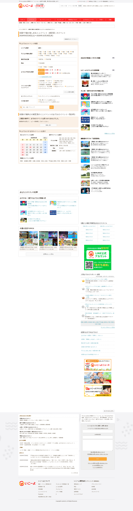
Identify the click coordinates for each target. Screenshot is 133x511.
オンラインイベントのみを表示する (49, 96)
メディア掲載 (59, 491)
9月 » (45, 137)
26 (34, 152)
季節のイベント (57, 84)
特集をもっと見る (110, 133)
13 (37, 147)
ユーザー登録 (23, 450)
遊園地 (21, 420)
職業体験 (48, 424)
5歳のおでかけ (106, 233)
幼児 (71, 53)
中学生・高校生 (50, 55)
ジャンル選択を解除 (69, 92)
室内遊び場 (31, 433)
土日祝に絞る (66, 73)
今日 (40, 67)
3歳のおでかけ (106, 229)
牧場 (40, 420)
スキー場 (28, 437)
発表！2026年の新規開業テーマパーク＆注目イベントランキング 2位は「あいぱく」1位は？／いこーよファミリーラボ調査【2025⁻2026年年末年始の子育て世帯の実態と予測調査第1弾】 (52, 468)
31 (27, 154)
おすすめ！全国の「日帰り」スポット (92, 335)
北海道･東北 (91, 322)
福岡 (90, 22)
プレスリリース (95, 491)
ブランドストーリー (96, 484)
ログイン (112, 1)
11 (30, 147)
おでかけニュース (88, 19)
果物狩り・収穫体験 (58, 437)
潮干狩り (43, 437)
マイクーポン (82, 1)
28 (41, 152)
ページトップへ (109, 411)
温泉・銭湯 (22, 437)
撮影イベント (58, 82)
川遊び (60, 429)
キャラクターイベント (45, 88)
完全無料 (42, 63)
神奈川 (38, 22)
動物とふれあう (99, 6)
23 (22, 152)
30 (22, 154)
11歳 (55, 53)
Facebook (40, 494)
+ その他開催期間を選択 (45, 77)
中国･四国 (111, 322)
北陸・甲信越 (58, 22)
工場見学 (22, 424)
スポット (22, 19)
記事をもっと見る (48, 254)
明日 (45, 67)
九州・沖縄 (86, 22)
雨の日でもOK (91, 6)
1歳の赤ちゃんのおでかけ (106, 226)
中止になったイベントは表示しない (49, 102)
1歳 (45, 51)
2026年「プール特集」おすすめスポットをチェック (60, 443)
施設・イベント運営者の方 (44, 484)
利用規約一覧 (41, 486)
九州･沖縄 (98, 324)
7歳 (73, 51)
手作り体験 (28, 424)
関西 (64, 22)
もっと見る (73, 472)
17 (27, 149)
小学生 (41, 55)
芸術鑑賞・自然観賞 (45, 84)
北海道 (27, 22)
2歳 (50, 51)
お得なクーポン (23, 429)
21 (41, 149)
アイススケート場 (36, 437)
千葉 (42, 22)
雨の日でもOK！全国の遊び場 (89, 343)
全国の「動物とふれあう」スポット (91, 339)
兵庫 (73, 22)
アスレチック (46, 429)
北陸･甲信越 (99, 322)
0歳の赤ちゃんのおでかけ (89, 226)
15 (45, 147)
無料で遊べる (31, 429)
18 (30, 149)
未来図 (93, 486)
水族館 (54, 433)
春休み (84, 6)
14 (41, 147)
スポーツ (49, 80)
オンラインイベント (45, 19)
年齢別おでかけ (72, 19)
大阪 (67, 22)
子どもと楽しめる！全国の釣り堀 (90, 350)
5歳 (64, 51)
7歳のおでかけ (106, 236)
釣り (37, 420)
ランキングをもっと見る (108, 327)
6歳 (68, 51)
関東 (32, 22)
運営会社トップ (78, 484)
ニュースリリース (42, 491)
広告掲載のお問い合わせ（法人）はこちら (97, 454)
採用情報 (76, 491)
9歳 (45, 53)
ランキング (60, 19)
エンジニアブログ (78, 494)
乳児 (66, 53)
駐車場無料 (38, 429)
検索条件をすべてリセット (71, 39)
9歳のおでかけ (106, 240)
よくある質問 (59, 486)
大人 (58, 55)
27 (37, 152)
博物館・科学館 (43, 433)
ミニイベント (70, 86)
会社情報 (94, 489)
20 (37, 149)
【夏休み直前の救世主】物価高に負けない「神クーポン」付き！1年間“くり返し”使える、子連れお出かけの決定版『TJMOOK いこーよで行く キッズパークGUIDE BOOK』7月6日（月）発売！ (52, 462)
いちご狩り (49, 437)
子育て (101, 19)
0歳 (40, 51)
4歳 (59, 51)
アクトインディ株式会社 (93, 481)
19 (34, 149)
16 (22, 149)
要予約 (41, 59)
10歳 (50, 53)
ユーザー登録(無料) (103, 1)
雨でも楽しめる (23, 433)
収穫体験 (42, 424)
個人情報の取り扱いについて (98, 452)
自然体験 (42, 80)
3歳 (54, 51)
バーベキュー (31, 420)
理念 (75, 486)
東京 (35, 22)
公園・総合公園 (54, 429)
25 (30, 152)
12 (34, 147)
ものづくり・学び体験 (45, 86)
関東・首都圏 (24, 161)
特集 (110, 19)
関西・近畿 (32, 161)
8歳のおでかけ (89, 240)
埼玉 (45, 22)
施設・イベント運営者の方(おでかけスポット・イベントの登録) (43, 450)
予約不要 (48, 59)
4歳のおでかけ (89, 233)
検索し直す (48, 125)
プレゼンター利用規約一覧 (62, 484)
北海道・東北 (22, 22)
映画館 (36, 433)
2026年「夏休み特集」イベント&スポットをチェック (33, 443)
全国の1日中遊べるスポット (89, 347)
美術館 (49, 433)
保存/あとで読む (93, 1)
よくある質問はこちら (97, 465)
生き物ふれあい (59, 80)
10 (27, 147)
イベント (31, 19)
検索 (51, 107)
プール (44, 420)
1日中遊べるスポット (109, 6)
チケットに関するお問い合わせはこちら (97, 463)
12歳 (60, 53)
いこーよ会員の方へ (98, 467)
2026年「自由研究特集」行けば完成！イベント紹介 (32, 444)
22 (45, 149)
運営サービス (77, 489)
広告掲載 (40, 489)
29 (45, 152)
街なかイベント (59, 86)
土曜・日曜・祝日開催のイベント (67, 150)
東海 (49, 22)
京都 (70, 22)
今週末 (51, 67)
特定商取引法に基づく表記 (44, 496)
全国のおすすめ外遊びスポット (90, 354)
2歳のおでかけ (89, 229)
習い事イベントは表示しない (47, 100)
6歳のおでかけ (89, 236)
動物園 (25, 420)
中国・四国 (78, 22)
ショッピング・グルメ (45, 82)
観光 (48, 420)
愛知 (51, 22)
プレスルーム (59, 489)
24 (27, 152)
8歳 (40, 53)
